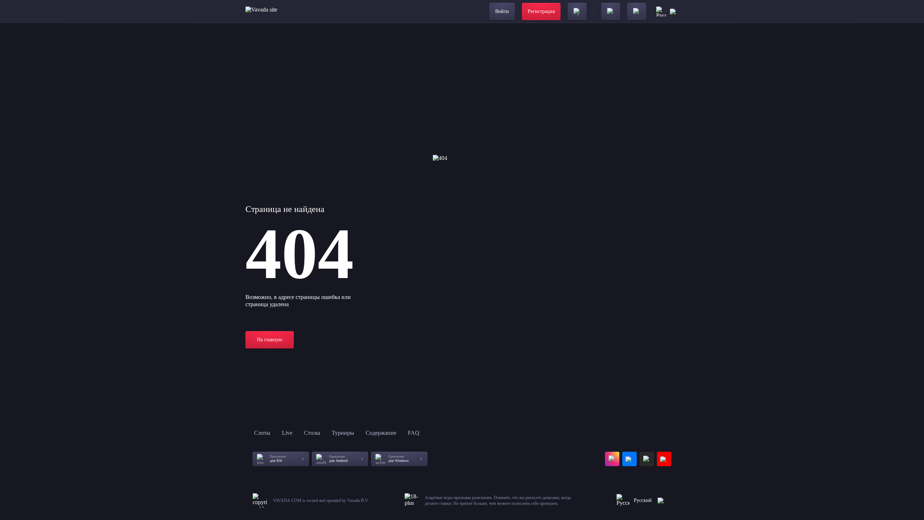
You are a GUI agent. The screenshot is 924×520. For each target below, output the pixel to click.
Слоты (262, 433)
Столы (312, 433)
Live (287, 433)
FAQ (413, 433)
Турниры (343, 433)
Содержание (381, 433)
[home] (278, 11)
